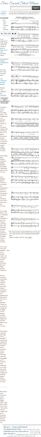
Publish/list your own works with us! (15, 431)
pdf (4, 20)
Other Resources (9, 434)
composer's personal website (3, 82)
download (6, 25)
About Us (6, 427)
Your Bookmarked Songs (12, 429)
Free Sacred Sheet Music (19, 3)
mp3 (4, 27)
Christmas (3, 95)
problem (17, 237)
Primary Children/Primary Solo (5, 62)
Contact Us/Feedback (19, 427)
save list (36, 13)
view (5, 22)
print (4, 24)
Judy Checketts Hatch (3, 53)
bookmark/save (21, 12)
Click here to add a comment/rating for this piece (4, 100)
